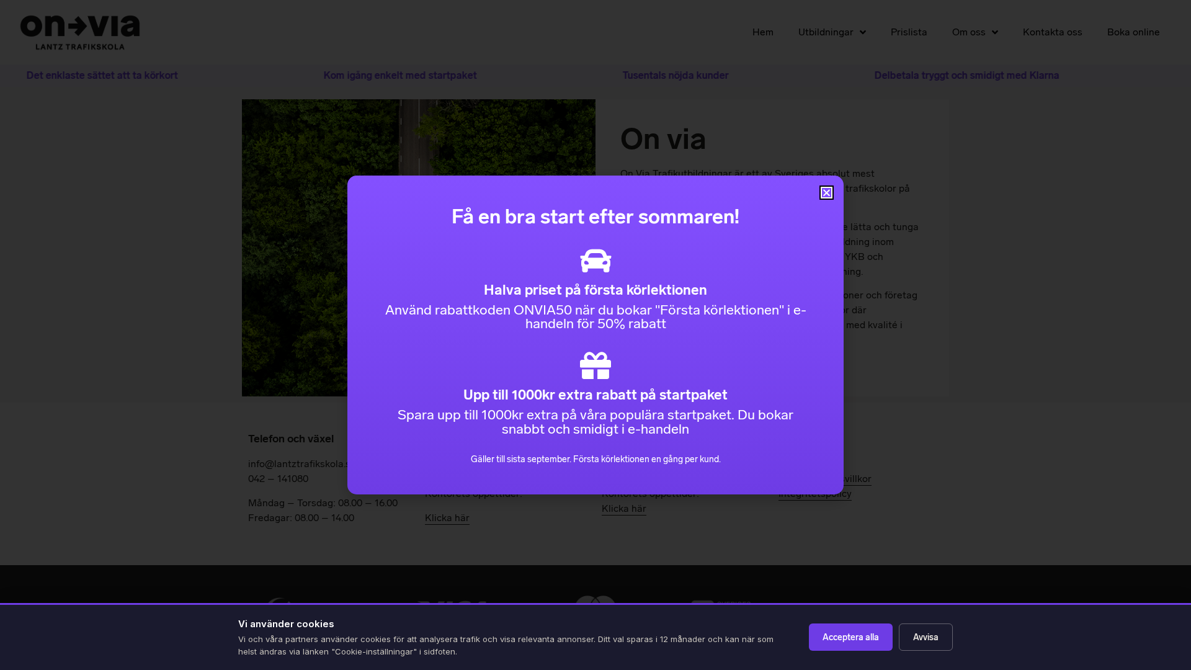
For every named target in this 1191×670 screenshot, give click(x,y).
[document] (595, 335)
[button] (826, 192)
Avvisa (926, 637)
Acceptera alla (851, 637)
